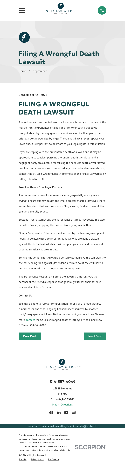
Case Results (73, 426)
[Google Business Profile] (74, 412)
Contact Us (92, 426)
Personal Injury (52, 426)
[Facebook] (51, 412)
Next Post (95, 336)
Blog (63, 426)
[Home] (61, 10)
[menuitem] (23, 459)
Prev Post (29, 336)
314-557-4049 (62, 381)
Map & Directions (62, 404)
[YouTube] (66, 412)
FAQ (83, 426)
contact (30, 320)
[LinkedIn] (59, 412)
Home (30, 426)
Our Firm (39, 426)
